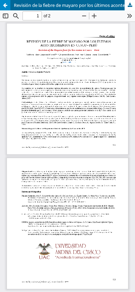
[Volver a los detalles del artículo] (5, 5)
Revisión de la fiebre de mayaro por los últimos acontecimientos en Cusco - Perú (74, 5)
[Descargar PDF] (130, 5)
